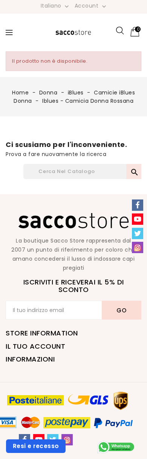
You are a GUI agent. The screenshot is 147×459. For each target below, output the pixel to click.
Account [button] (91, 6)
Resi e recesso (36, 446)
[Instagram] (67, 439)
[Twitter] (137, 233)
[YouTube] (137, 219)
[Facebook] (137, 205)
